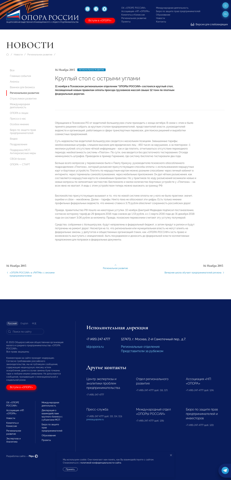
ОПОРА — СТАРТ (20, 164)
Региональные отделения (140, 347)
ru (225, 14)
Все (12, 70)
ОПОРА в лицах (19, 113)
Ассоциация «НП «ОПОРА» (135, 11)
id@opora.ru (95, 347)
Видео (14, 138)
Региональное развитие (133, 18)
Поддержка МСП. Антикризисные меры (23, 152)
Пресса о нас (18, 118)
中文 (34, 323)
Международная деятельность (172, 8)
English (24, 323)
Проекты (125, 21)
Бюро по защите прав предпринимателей (178, 11)
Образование (163, 14)
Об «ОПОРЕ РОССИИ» (133, 8)
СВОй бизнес (18, 158)
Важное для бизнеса (22, 87)
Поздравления (18, 144)
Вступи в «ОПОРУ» (99, 20)
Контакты (161, 21)
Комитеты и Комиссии (133, 14)
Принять (70, 469)
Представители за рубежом (142, 351)
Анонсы (14, 81)
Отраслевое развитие (23, 98)
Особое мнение (19, 124)
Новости (160, 18)
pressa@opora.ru (95, 419)
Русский (12, 323)
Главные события (20, 76)
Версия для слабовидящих (211, 24)
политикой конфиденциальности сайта (100, 462)
